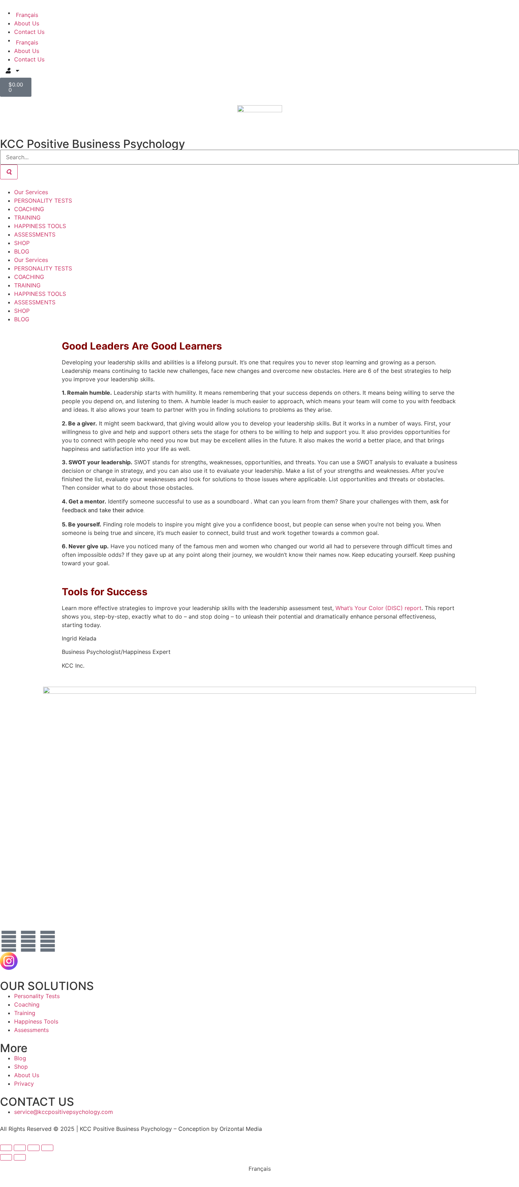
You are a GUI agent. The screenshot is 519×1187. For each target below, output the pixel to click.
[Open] (17, 70)
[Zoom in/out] (6, 1148)
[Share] (34, 1148)
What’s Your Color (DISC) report (378, 608)
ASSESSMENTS (34, 234)
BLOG (21, 251)
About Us (26, 23)
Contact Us (29, 31)
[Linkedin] (47, 941)
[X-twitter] (67, 941)
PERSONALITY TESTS (43, 200)
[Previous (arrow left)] (6, 1157)
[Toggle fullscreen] (20, 1148)
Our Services (31, 192)
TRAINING (27, 217)
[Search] (9, 172)
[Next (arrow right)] (20, 1157)
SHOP (22, 242)
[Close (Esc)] (47, 1148)
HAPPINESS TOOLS (40, 225)
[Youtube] (28, 941)
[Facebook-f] (9, 941)
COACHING (29, 209)
